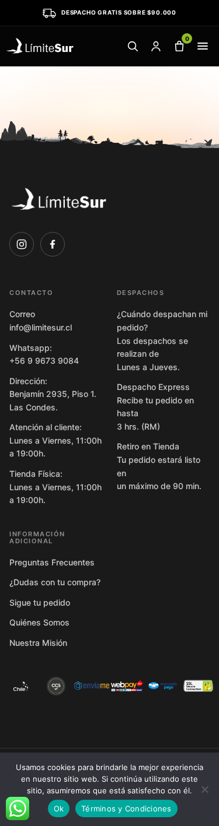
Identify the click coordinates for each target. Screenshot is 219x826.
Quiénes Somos (39, 622)
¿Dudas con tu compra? (54, 582)
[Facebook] (52, 244)
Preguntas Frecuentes (52, 562)
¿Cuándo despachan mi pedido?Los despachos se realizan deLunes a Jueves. (162, 340)
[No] (204, 789)
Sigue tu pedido (39, 602)
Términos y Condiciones (126, 808)
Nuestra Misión (38, 643)
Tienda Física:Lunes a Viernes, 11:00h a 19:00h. (55, 487)
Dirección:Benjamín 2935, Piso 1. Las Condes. (52, 394)
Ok (59, 808)
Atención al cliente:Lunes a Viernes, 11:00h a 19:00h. (55, 440)
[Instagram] (21, 244)
